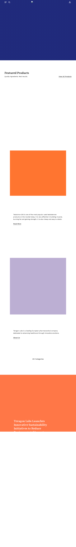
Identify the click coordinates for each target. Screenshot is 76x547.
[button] (6, 2)
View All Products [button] (65, 76)
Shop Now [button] (17, 440)
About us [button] (8, 44)
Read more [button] (17, 224)
